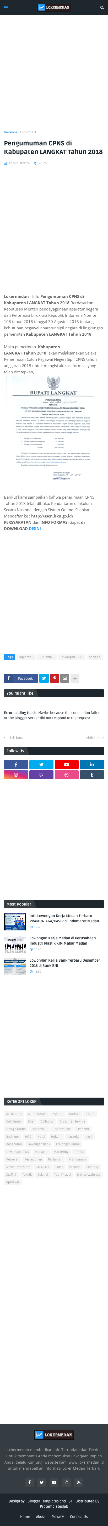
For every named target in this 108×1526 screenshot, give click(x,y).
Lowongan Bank (39, 1144)
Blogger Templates (43, 1501)
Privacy (58, 1516)
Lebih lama (92, 737)
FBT (70, 1501)
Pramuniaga (77, 1160)
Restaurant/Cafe (18, 1167)
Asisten (58, 1114)
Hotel (41, 1137)
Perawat (12, 1160)
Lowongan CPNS (72, 657)
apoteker (12, 1182)
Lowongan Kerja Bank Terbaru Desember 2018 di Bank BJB (65, 963)
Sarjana (94, 657)
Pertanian (55, 1160)
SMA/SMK (43, 1167)
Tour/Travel (62, 1175)
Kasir (89, 1137)
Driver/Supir (61, 1129)
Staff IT (11, 1175)
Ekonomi (83, 1129)
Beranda (10, 132)
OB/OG (79, 1152)
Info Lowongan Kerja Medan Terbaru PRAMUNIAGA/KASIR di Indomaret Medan (64, 918)
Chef (31, 1122)
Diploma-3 (47, 657)
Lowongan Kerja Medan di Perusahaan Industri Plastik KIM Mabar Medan (63, 941)
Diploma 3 (28, 132)
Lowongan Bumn (68, 1144)
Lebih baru (15, 737)
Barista (74, 1114)
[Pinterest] (54, 678)
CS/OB (90, 1114)
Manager (41, 1152)
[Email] (64, 678)
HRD (28, 1137)
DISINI (34, 528)
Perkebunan (33, 1160)
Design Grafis (16, 1129)
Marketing (61, 1152)
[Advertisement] (54, 76)
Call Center (14, 1122)
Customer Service (72, 1122)
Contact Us (79, 1516)
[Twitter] (44, 678)
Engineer (12, 1137)
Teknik (27, 1175)
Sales (59, 1167)
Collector (47, 1122)
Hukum (56, 1137)
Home (25, 1516)
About (41, 1516)
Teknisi (43, 1175)
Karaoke (73, 1137)
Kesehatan (14, 1144)
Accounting (14, 1114)
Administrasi (37, 1114)
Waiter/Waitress (88, 1175)
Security (92, 1167)
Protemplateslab (54, 1506)
